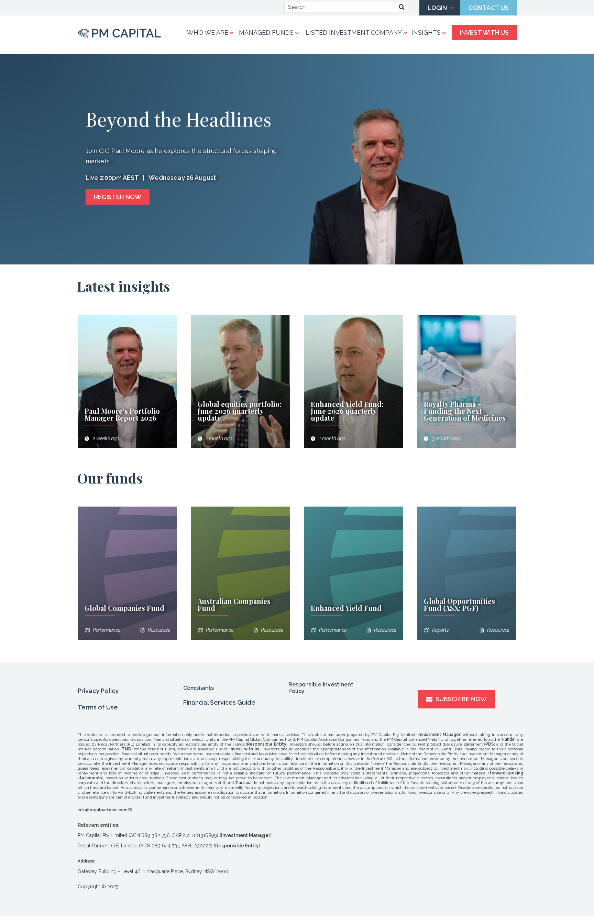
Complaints (198, 688)
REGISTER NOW (117, 196)
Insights (426, 32)
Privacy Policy (98, 690)
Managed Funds (266, 32)
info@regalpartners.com (103, 809)
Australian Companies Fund (234, 604)
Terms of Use (98, 707)
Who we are (207, 32)
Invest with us (244, 749)
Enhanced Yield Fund (346, 607)
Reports (440, 630)
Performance (106, 630)
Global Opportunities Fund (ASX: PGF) (459, 604)
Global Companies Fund (124, 607)
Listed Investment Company (354, 32)
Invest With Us (484, 32)
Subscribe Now (460, 699)
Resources (159, 630)
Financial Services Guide (219, 702)
